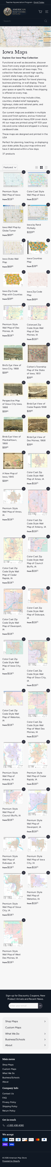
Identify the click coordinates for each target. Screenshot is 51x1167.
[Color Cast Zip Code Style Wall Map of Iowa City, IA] (13, 658)
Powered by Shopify (11, 1161)
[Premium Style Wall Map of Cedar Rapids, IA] (38, 764)
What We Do (8, 1073)
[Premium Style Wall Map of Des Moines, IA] (13, 321)
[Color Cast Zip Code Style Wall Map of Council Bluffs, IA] (38, 555)
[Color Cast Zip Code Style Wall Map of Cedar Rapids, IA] (13, 561)
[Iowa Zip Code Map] (38, 287)
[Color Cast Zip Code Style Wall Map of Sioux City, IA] (38, 664)
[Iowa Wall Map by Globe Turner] (13, 221)
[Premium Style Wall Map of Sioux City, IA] (13, 895)
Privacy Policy (9, 1102)
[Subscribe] (40, 1006)
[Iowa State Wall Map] (13, 255)
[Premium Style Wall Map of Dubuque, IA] (13, 853)
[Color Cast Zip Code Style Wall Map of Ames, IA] (38, 469)
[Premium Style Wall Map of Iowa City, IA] (38, 853)
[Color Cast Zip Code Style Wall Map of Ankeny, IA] (38, 511)
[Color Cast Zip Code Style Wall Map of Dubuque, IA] (38, 607)
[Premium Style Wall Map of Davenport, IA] (38, 812)
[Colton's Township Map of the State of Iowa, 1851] (38, 362)
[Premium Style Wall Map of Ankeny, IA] (13, 764)
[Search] (46, 21)
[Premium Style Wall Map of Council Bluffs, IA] (13, 806)
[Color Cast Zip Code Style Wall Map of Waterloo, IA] (13, 709)
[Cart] (40, 12)
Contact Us (8, 1093)
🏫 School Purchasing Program (25, 2)
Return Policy (8, 1110)
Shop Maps (7, 1064)
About (5, 1082)
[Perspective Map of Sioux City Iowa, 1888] (13, 398)
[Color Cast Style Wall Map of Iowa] (38, 187)
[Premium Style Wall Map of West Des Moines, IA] (13, 943)
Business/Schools (10, 1077)
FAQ (4, 1098)
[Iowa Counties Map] (38, 255)
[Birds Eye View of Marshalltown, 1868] (13, 433)
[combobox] (25, 21)
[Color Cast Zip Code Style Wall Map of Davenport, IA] (13, 612)
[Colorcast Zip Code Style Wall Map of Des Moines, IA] (38, 323)
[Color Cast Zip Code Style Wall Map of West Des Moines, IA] (38, 715)
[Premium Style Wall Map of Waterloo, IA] (38, 889)
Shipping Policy (9, 1106)
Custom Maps (9, 1069)
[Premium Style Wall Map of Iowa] (13, 187)
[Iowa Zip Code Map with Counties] (13, 287)
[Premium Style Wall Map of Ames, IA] (13, 505)
